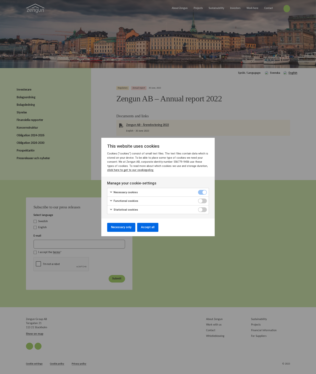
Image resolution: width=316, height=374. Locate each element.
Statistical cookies (125, 209)
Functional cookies (125, 201)
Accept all (148, 227)
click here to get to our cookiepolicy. (130, 170)
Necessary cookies (125, 192)
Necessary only (121, 227)
